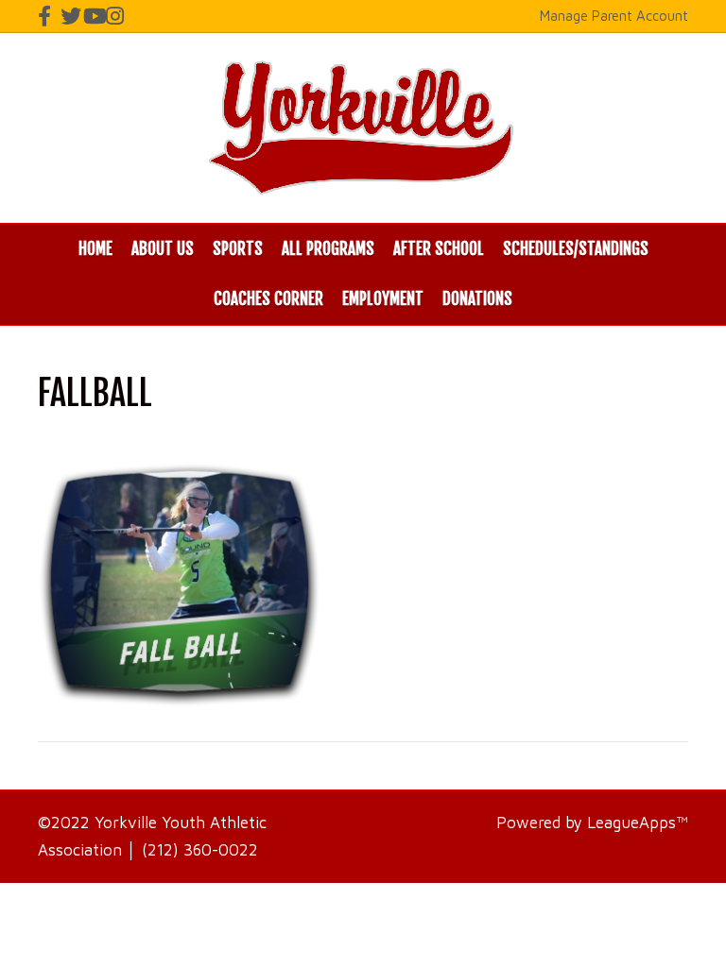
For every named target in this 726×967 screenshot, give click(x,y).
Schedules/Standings (575, 249)
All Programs (328, 249)
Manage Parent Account (614, 16)
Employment (383, 299)
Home (95, 249)
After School (438, 249)
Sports (238, 249)
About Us (162, 249)
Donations (477, 299)
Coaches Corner (268, 299)
